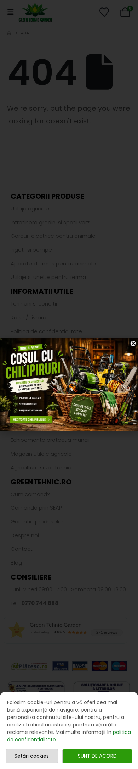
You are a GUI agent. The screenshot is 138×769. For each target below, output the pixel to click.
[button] (134, 343)
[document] (69, 384)
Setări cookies (32, 755)
